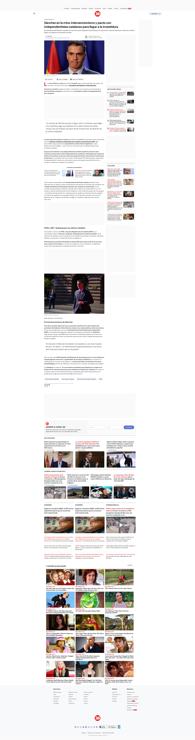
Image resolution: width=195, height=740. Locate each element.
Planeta (85, 699)
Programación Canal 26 (132, 703)
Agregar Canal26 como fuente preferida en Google (95, 36)
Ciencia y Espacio (88, 692)
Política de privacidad (132, 699)
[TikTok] (89, 727)
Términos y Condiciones (94, 733)
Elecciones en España (68, 379)
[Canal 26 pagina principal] (97, 16)
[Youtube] (83, 727)
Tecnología (56, 703)
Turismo (86, 703)
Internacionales (49, 19)
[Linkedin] (86, 727)
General (70, 696)
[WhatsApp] (91, 727)
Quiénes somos (131, 692)
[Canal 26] (98, 718)
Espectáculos (56, 696)
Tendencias (71, 703)
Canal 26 (49, 36)
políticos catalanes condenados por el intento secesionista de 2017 (72, 142)
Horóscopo (56, 699)
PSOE (100, 379)
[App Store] (103, 727)
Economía (48, 505)
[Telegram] (94, 727)
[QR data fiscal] (119, 728)
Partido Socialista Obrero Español (86, 379)
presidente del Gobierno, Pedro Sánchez (82, 85)
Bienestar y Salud (73, 692)
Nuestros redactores (132, 705)
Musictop (114, 701)
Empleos (129, 707)
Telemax (114, 699)
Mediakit (131, 701)
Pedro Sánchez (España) (52, 379)
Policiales (55, 701)
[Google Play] (112, 727)
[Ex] (81, 727)
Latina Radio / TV (116, 694)
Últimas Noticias (57, 692)
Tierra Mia (114, 696)
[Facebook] (75, 727)
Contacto (129, 694)
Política (70, 701)
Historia (86, 696)
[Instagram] (78, 727)
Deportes (71, 694)
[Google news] (97, 727)
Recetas (86, 701)
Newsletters (131, 710)
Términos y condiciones (133, 696)
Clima (54, 694)
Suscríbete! (129, 427)
